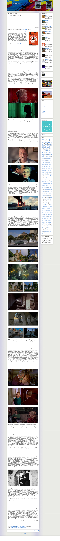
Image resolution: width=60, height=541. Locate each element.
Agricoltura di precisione (48, 158)
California (50, 166)
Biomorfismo (43, 164)
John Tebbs (50, 195)
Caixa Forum (47, 166)
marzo (44, 110)
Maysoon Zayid (47, 204)
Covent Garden (49, 173)
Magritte (47, 150)
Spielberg (45, 219)
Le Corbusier (47, 198)
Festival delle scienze (49, 183)
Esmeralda (43, 149)
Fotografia (43, 145)
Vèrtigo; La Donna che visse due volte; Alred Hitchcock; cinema (18, 527)
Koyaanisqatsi (43, 196)
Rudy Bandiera (43, 216)
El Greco (48, 180)
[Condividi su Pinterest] (30, 526)
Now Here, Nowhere (48, 31)
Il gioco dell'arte (47, 48)
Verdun (50, 223)
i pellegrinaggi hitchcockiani (33, 185)
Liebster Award (48, 200)
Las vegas (51, 197)
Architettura (43, 140)
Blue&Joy (50, 164)
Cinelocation (51, 169)
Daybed (49, 175)
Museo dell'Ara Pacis (50, 206)
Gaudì (50, 185)
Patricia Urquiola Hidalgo (47, 210)
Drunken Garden (49, 178)
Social (46, 154)
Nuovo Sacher (24, 29)
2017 (43, 113)
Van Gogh (49, 143)
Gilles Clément (49, 187)
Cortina (46, 173)
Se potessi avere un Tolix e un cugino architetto (48, 26)
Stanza (48, 219)
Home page (23, 530)
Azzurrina (43, 162)
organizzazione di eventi (46, 231)
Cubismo (51, 174)
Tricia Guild (46, 155)
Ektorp (45, 180)
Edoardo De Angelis (44, 179)
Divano (42, 177)
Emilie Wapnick (46, 181)
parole (50, 231)
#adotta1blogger (47, 142)
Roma (48, 140)
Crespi (45, 174)
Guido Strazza (47, 191)
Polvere (45, 212)
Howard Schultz (43, 192)
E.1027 (50, 148)
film (51, 155)
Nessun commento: (22, 526)
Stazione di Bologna (44, 220)
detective (47, 228)
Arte (49, 139)
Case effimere (45, 168)
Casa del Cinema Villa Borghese (46, 167)
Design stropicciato (49, 176)
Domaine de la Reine (46, 177)
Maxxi (42, 151)
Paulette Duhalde (44, 153)
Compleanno (43, 171)
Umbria (43, 223)
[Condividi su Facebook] (29, 526)
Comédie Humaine (48, 172)
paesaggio (43, 142)
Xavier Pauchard (44, 227)
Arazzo (48, 160)
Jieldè (47, 195)
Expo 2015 (46, 149)
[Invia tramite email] (26, 526)
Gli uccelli (19, 43)
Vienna (45, 224)
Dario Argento (45, 175)
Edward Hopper (49, 179)
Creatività (43, 174)
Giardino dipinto (43, 187)
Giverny (49, 149)
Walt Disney (50, 226)
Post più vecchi (36, 530)
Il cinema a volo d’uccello (48, 59)
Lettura (42, 200)
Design (42, 144)
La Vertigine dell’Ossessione (14, 15)
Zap (47, 227)
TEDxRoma (48, 221)
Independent (47, 193)
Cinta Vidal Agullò (44, 170)
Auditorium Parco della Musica (46, 147)
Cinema (51, 140)
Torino (46, 143)
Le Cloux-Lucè (43, 198)
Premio (48, 212)
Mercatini (48, 205)
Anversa (45, 160)
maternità (47, 230)
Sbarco (46, 217)
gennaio (44, 111)
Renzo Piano (45, 214)
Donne (50, 177)
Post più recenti (10, 530)
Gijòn (46, 187)
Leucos (45, 200)
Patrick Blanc (49, 152)
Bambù (51, 162)
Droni (46, 178)
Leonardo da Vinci (49, 199)
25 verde (50, 156)
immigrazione (50, 229)
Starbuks (50, 219)
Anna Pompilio (49, 73)
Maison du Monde (46, 203)
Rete (51, 214)
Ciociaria (48, 170)
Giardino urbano (47, 145)
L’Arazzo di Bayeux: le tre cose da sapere (48, 15)
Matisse (50, 150)
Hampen (51, 191)
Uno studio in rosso (47, 223)
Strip (42, 221)
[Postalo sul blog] (27, 526)
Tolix (46, 222)
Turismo (49, 155)
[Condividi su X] (28, 526)
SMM (46, 216)
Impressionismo (43, 193)
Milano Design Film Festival (47, 151)
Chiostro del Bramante (46, 169)
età (50, 228)
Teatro (49, 154)
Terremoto (43, 222)
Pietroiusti (48, 153)
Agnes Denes (43, 158)
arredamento (43, 228)
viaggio (43, 139)
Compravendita (48, 171)
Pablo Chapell (48, 208)
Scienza (45, 218)
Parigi (46, 152)
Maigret (47, 202)
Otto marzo (43, 152)
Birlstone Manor (47, 164)
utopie (42, 233)
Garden (47, 185)
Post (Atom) (24, 533)
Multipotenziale (45, 206)
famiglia (42, 229)
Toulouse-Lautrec (49, 222)
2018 (43, 112)
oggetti (42, 231)
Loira (44, 201)
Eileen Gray (43, 180)
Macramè (44, 150)
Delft (50, 175)
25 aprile (47, 156)
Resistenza (49, 214)
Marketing (43, 204)
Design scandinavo (44, 176)
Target (51, 221)
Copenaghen (43, 173)
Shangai (50, 218)
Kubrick (46, 196)
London (49, 201)
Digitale (50, 144)
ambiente (50, 227)
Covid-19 (45, 148)
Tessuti (45, 146)
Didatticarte (46, 144)
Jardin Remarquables (48, 194)
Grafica (42, 189)
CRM (42, 166)
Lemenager (45, 199)
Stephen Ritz (49, 220)
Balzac (49, 162)
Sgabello (48, 218)
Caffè (44, 166)
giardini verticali (46, 229)
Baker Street (46, 162)
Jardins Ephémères (44, 195)
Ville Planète (48, 224)
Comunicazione (43, 172)
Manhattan (50, 203)
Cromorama (48, 174)
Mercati (45, 205)
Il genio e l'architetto (48, 192)
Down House (43, 178)
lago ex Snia (43, 230)
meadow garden (50, 230)
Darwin (48, 148)
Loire (46, 201)
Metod (50, 205)
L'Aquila (49, 196)
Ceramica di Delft (50, 168)
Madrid (44, 202)
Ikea (51, 145)
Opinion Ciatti (43, 208)
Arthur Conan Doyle (50, 146)
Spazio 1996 (47, 20)
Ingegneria (51, 193)
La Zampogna (47, 197)
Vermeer (42, 224)
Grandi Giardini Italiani (47, 189)
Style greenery (45, 221)
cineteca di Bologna (23, 31)
